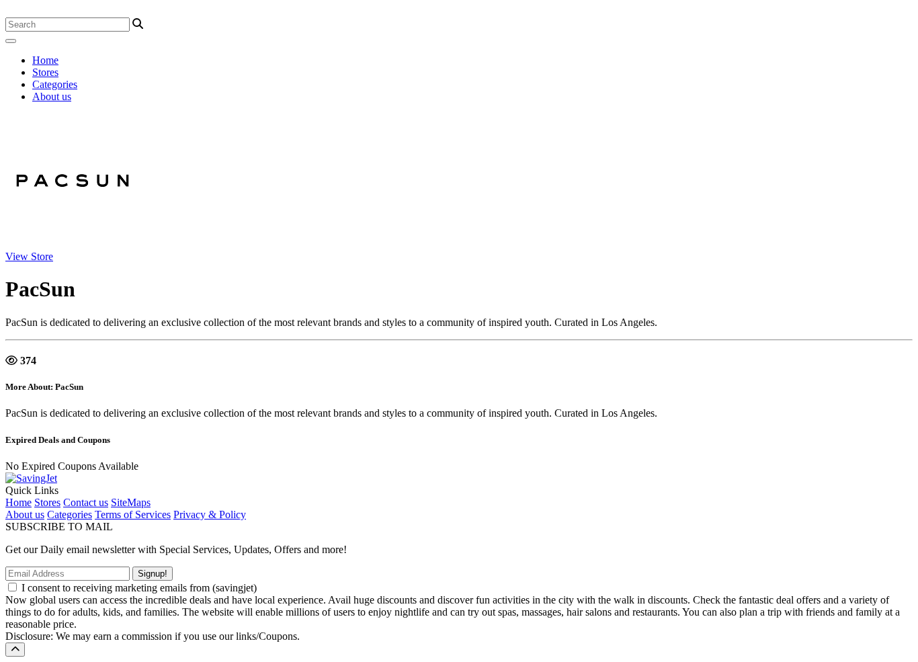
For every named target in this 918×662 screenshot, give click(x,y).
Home (45, 60)
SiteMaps (131, 502)
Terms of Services (133, 514)
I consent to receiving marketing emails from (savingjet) (139, 587)
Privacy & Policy (209, 514)
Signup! (152, 574)
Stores (45, 72)
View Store (29, 256)
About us (51, 96)
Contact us (85, 502)
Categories (54, 84)
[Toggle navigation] (10, 41)
